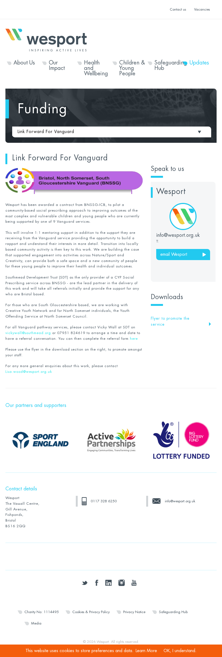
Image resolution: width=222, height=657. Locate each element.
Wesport (48, 39)
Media (36, 623)
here (134, 338)
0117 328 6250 (104, 501)
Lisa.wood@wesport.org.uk (28, 371)
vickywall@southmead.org (28, 333)
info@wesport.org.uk (180, 501)
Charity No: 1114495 (41, 612)
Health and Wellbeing (96, 68)
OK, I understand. (180, 651)
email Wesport (173, 254)
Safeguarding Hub (167, 65)
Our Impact (57, 65)
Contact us (178, 9)
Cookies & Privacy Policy (91, 612)
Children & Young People (132, 68)
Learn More (146, 651)
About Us (24, 63)
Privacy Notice (134, 612)
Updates (199, 63)
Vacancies (202, 9)
